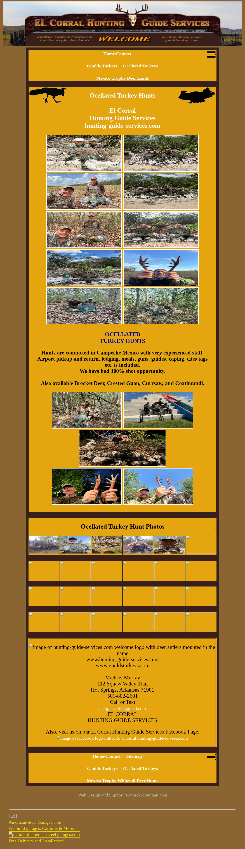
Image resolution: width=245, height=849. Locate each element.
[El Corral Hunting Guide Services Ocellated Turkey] (44, 603)
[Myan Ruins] (87, 503)
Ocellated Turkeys (140, 65)
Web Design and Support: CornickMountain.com (122, 795)
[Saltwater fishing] (87, 427)
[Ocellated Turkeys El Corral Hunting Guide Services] (169, 577)
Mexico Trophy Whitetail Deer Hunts (122, 780)
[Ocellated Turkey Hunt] (84, 170)
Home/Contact (117, 53)
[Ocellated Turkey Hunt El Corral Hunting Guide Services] (201, 577)
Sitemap (134, 756)
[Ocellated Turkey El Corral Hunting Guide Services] (75, 603)
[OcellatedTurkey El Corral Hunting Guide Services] (44, 552)
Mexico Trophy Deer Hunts (122, 78)
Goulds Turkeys (103, 65)
